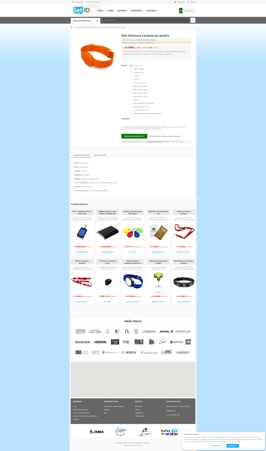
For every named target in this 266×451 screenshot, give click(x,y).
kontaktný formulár (153, 142)
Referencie (136, 10)
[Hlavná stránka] (72, 27)
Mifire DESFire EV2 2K (140, 90)
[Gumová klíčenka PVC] (158, 282)
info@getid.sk (79, 2)
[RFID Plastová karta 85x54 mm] (158, 232)
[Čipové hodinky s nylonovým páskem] (133, 282)
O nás (110, 10)
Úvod (100, 10)
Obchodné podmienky (80, 410)
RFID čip (124, 66)
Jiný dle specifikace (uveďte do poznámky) (147, 113)
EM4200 (136, 76)
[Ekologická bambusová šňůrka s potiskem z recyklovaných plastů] (183, 232)
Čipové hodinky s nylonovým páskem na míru (133, 263)
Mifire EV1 (136, 100)
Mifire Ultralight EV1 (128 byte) (143, 103)
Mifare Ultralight (138, 69)
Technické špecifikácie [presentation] (81, 155)
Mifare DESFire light (140, 86)
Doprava (122, 10)
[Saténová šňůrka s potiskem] (82, 282)
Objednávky (139, 413)
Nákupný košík (140, 416)
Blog (105, 413)
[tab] (81, 155)
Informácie (138, 406)
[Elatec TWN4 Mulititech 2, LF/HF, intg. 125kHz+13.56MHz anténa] (82, 232)
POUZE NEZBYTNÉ (216, 446)
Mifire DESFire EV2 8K (140, 96)
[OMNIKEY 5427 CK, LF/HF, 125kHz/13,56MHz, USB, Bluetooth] (107, 232)
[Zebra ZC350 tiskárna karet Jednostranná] (107, 282)
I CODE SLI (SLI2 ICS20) (141, 110)
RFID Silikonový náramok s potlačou (184, 262)
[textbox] (146, 20)
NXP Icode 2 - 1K (139, 83)
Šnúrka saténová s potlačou (184, 212)
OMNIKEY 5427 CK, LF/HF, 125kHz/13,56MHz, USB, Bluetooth (107, 213)
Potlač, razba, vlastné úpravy (113, 406)
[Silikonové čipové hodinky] (183, 282)
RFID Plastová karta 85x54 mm (158, 212)
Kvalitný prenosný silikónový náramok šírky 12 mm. (158, 268)
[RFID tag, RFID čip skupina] (133, 232)
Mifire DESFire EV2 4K (140, 93)
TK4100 (136, 79)
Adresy (137, 410)
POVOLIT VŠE (232, 446)
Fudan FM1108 (138, 72)
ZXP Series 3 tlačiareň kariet (108, 262)
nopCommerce (137, 445)
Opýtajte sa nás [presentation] (100, 155)
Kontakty (151, 10)
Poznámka (125, 119)
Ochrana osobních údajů (81, 413)
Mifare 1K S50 (138, 66)
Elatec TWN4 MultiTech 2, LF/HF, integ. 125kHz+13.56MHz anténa (82, 213)
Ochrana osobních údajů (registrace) (85, 416)
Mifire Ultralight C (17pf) (141, 107)
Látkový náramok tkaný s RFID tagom (133, 212)
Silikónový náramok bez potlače (158, 262)
